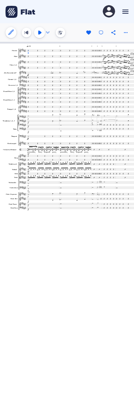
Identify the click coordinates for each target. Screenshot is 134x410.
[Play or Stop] (39, 32)
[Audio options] (48, 32)
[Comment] (101, 32)
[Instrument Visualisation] (60, 32)
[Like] (88, 32)
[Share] (113, 32)
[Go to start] (26, 32)
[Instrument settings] (10, 32)
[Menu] (125, 11)
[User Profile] (109, 12)
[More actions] (126, 32)
